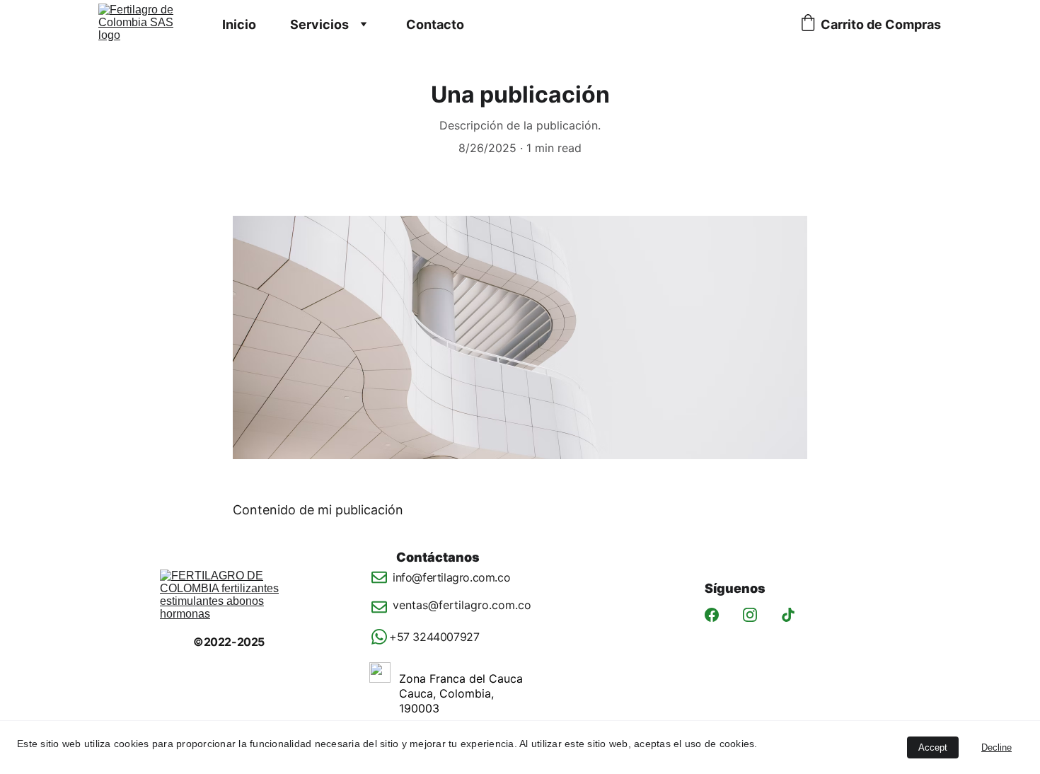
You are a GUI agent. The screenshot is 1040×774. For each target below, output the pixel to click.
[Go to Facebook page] (712, 615)
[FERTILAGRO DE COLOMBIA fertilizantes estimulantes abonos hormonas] (233, 602)
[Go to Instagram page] (750, 615)
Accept (932, 747)
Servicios (319, 24)
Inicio (239, 24)
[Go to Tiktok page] (788, 615)
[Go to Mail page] (379, 584)
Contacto (435, 24)
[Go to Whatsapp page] (379, 637)
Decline (996, 747)
